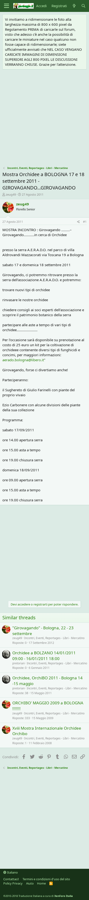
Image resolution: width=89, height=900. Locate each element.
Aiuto (30, 883)
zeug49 (11, 194)
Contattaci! (11, 879)
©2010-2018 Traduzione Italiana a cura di (38, 896)
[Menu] (6, 6)
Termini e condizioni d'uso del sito (46, 879)
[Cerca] (83, 5)
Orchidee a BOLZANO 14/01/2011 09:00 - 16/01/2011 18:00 (44, 655)
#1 (85, 222)
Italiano (12, 872)
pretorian (18, 663)
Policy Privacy (13, 883)
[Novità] (74, 5)
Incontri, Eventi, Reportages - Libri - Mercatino (54, 638)
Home (41, 883)
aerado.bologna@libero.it (23, 359)
